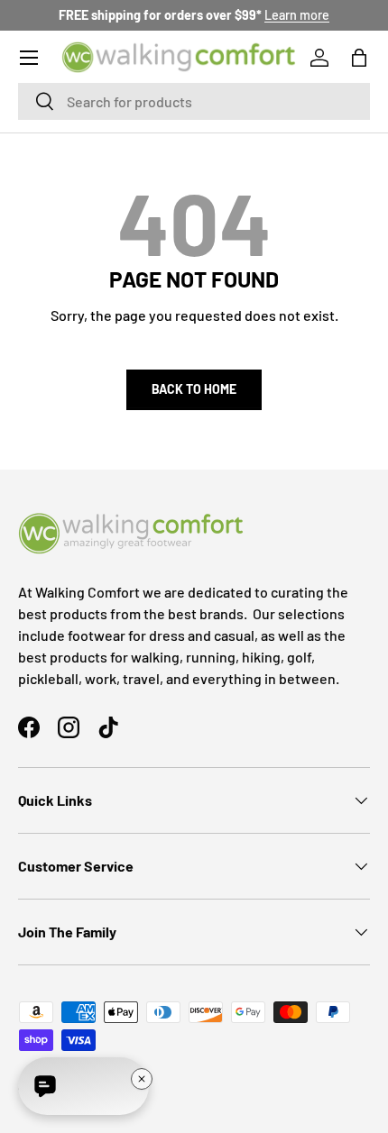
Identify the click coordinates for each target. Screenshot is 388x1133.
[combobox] (194, 101)
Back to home (194, 389)
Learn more (296, 15)
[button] (359, 58)
